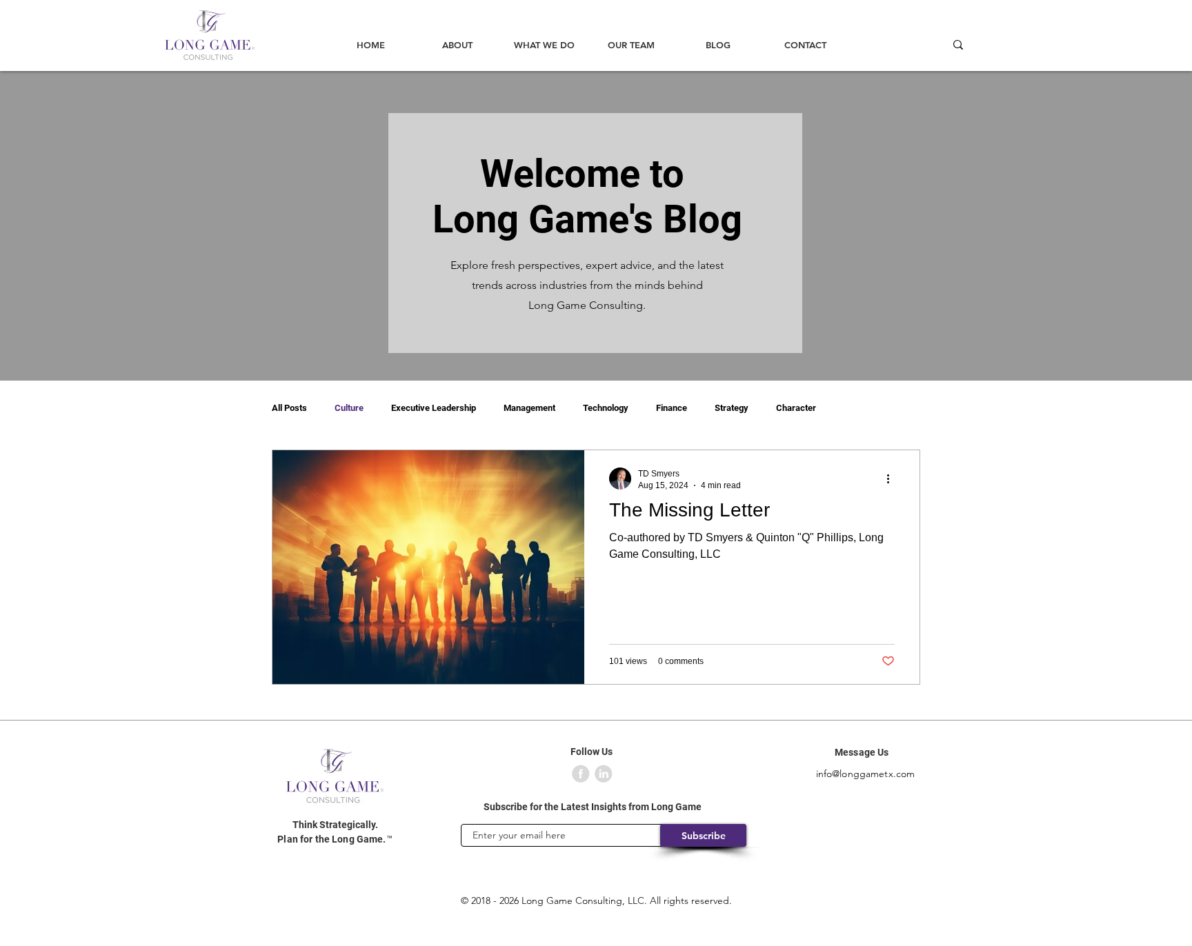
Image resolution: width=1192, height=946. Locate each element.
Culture (349, 408)
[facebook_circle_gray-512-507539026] (580, 773)
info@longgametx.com (865, 773)
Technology (605, 408)
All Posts (289, 408)
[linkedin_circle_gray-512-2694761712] (603, 773)
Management (529, 408)
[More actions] (892, 478)
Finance (671, 408)
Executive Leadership (433, 408)
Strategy (731, 408)
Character (796, 408)
